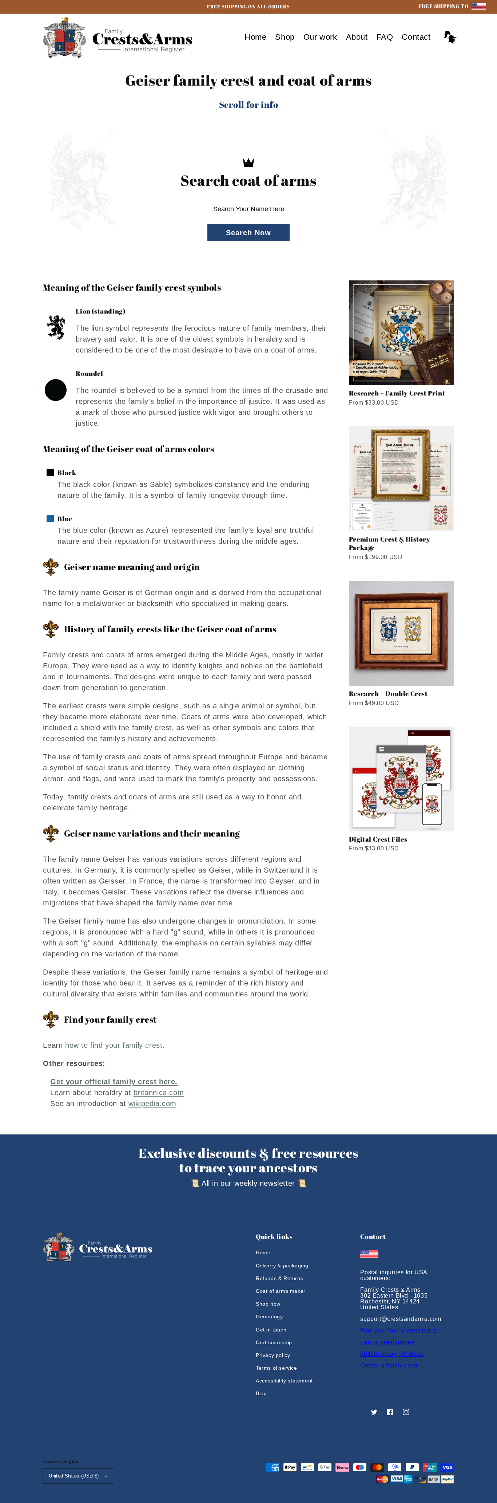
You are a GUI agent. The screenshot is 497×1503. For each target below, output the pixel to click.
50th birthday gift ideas (392, 1354)
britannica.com (159, 1093)
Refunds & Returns (279, 1278)
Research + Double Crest (388, 693)
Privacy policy (273, 1355)
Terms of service (276, 1368)
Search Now (248, 233)
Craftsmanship (274, 1342)
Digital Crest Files (378, 839)
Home (263, 1252)
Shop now (268, 1304)
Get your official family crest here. (114, 1082)
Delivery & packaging (282, 1265)
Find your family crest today (398, 1330)
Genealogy (269, 1316)
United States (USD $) (74, 1476)
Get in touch (271, 1330)
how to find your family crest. (115, 1045)
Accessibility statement (284, 1381)
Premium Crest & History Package (389, 543)
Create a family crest (389, 1365)
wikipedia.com (152, 1103)
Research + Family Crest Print (397, 393)
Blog (261, 1393)
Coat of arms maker (281, 1291)
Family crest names (387, 1342)
